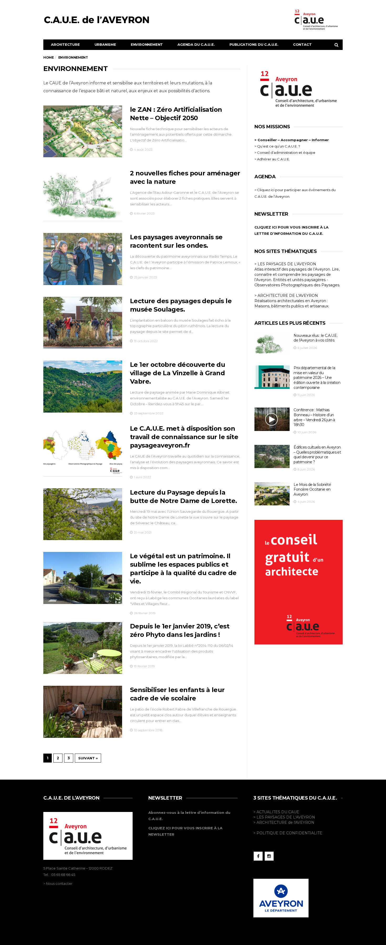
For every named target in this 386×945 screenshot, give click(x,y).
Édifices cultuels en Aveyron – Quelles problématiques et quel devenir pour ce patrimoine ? (317, 454)
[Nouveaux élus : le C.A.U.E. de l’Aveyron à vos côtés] (272, 345)
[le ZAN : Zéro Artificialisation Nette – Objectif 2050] (82, 131)
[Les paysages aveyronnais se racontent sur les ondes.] (82, 259)
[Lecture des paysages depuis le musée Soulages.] (82, 323)
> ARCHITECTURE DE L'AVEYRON (286, 295)
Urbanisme (105, 44)
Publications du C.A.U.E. (253, 44)
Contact (302, 44)
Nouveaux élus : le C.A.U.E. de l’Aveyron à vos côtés (315, 338)
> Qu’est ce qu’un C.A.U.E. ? (277, 146)
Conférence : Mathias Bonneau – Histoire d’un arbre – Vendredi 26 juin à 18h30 (314, 417)
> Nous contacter (57, 883)
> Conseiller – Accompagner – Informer (292, 140)
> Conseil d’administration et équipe (284, 152)
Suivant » (88, 758)
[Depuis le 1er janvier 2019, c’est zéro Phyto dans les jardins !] (82, 648)
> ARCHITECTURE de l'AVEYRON (283, 822)
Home (48, 57)
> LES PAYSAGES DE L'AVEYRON (285, 264)
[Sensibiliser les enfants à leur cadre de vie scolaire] (82, 712)
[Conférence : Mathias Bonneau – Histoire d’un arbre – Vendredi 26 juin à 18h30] (272, 419)
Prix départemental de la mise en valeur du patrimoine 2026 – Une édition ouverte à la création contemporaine (317, 377)
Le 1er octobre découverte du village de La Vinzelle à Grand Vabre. (177, 373)
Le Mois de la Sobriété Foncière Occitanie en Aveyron (312, 489)
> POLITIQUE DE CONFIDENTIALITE (287, 833)
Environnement (147, 44)
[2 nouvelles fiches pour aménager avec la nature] (82, 195)
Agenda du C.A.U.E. (196, 44)
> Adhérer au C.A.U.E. (272, 159)
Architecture (65, 44)
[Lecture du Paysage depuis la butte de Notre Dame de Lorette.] (82, 514)
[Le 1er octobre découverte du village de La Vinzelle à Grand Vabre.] (82, 386)
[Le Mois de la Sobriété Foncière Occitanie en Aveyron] (272, 494)
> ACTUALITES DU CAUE (276, 812)
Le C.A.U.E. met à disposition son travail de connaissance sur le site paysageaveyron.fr (184, 437)
